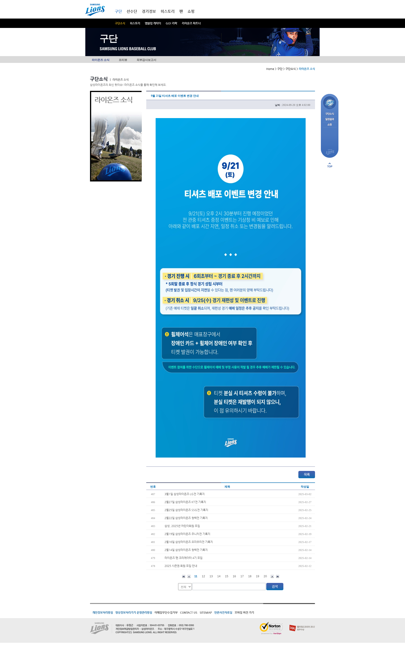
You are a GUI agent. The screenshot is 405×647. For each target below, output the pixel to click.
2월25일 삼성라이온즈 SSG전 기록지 (186, 510)
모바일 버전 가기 (244, 612)
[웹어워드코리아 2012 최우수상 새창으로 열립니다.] (302, 623)
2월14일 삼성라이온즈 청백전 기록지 (186, 549)
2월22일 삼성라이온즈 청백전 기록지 (186, 518)
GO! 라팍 (171, 23)
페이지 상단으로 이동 (329, 165)
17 (242, 576)
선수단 (132, 11)
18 (249, 576)
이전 (189, 576)
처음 (183, 576)
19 (257, 576)
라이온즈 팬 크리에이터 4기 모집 (183, 557)
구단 (118, 11)
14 (219, 576)
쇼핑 (191, 11)
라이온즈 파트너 (191, 23)
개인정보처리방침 (102, 612)
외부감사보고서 (146, 60)
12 (203, 576)
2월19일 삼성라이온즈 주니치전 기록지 (187, 533)
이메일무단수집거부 (166, 612)
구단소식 (120, 23)
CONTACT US (188, 612)
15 (226, 576)
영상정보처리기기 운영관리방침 (133, 612)
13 (211, 576)
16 (234, 576)
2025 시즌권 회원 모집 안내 (181, 565)
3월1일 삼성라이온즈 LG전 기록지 (185, 494)
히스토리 (135, 23)
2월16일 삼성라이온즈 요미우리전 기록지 (189, 541)
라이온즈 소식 (100, 60)
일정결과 (329, 119)
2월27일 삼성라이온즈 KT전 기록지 (185, 502)
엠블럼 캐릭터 (153, 23)
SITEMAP (206, 612)
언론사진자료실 (223, 612)
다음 (272, 576)
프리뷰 (123, 60)
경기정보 (149, 11)
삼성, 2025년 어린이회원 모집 (182, 526)
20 (265, 576)
